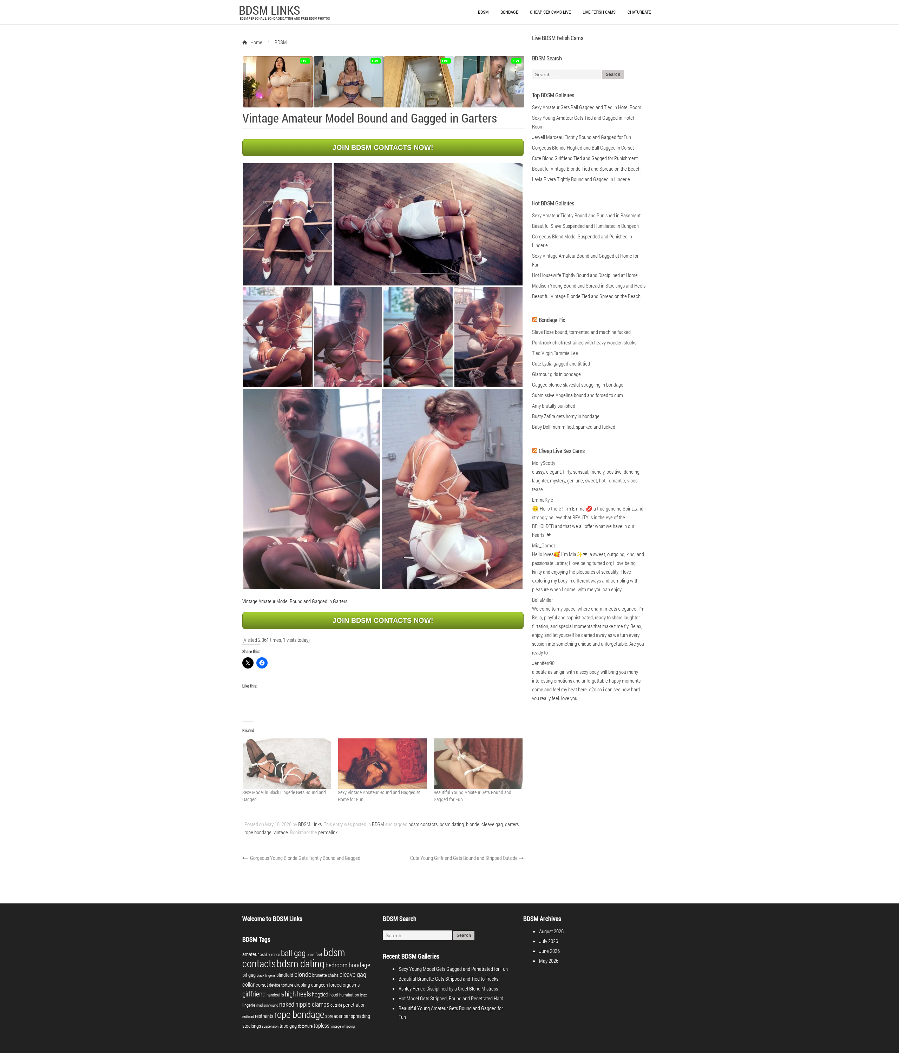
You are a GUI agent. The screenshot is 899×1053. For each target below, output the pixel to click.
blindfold (284, 975)
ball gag (293, 953)
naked (286, 1004)
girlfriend (253, 993)
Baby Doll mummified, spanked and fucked (573, 426)
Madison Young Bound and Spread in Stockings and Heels (588, 285)
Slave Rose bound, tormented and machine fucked (581, 331)
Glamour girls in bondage (556, 373)
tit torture (305, 1026)
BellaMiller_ (543, 599)
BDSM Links (310, 824)
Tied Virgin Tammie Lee (555, 352)
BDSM (483, 12)
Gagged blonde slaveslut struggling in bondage (577, 384)
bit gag (249, 974)
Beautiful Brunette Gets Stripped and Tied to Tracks (448, 978)
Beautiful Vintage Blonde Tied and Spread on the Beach (586, 296)
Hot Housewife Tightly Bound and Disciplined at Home (585, 274)
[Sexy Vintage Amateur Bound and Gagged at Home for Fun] (382, 763)
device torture (281, 985)
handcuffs (275, 995)
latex (363, 995)
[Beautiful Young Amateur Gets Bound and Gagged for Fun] (478, 763)
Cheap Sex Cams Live (550, 12)
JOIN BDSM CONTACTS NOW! (383, 147)
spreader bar (337, 1016)
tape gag (288, 1025)
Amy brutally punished (553, 405)
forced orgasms (344, 984)
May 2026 (548, 960)
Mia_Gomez (544, 545)
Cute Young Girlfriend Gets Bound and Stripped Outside (464, 857)
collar (248, 984)
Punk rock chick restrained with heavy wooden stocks (584, 342)
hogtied (320, 994)
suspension (270, 1026)
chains (333, 975)
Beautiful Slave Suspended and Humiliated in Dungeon (585, 225)
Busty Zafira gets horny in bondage (565, 416)
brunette (319, 975)
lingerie (248, 1005)
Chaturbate (639, 12)
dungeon (319, 984)
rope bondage (257, 832)
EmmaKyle (542, 499)
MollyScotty (543, 462)
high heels (298, 993)
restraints (264, 1016)
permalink (327, 832)
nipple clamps (312, 1004)
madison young (267, 1005)
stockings (251, 1025)
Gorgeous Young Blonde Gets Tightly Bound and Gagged (304, 857)
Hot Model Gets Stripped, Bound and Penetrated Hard (451, 998)
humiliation (349, 995)
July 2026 (548, 941)
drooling (302, 984)
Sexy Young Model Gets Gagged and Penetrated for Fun (453, 968)
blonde (472, 824)
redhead (248, 1016)
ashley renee (270, 954)
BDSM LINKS (269, 10)
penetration (354, 1004)
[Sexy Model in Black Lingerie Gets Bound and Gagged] (286, 763)
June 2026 (549, 950)
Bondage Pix (552, 320)
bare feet (314, 954)
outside (336, 1005)
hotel (333, 995)
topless (321, 1025)
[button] (287, 224)
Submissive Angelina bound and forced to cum (577, 395)
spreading (360, 1016)
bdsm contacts (423, 824)
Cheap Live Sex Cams (562, 451)
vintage (281, 832)
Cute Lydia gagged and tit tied (561, 363)
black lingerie (266, 975)
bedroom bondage (348, 965)
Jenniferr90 (543, 662)
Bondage (509, 12)
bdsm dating (452, 824)
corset (262, 984)
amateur (250, 954)
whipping (348, 1026)
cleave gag (492, 824)
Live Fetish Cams (599, 12)
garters (512, 824)
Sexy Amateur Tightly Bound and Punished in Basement (586, 215)
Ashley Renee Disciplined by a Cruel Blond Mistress (448, 988)
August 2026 (551, 931)
